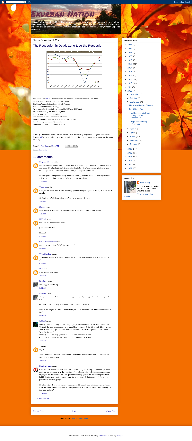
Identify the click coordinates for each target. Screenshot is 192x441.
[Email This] (66, 146)
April (132, 132)
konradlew (103, 435)
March (133, 136)
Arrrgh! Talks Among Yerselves (138, 122)
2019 (130, 60)
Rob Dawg (43, 281)
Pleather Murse (45, 366)
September (135, 102)
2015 (130, 71)
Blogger (120, 435)
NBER (47, 99)
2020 (130, 56)
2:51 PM (42, 201)
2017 (130, 68)
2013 (130, 79)
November (135, 94)
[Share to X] (71, 146)
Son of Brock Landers (48, 242)
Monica (42, 207)
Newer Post (38, 411)
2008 (130, 153)
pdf (41, 137)
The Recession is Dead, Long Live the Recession (140, 115)
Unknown (43, 187)
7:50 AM (42, 341)
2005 (130, 164)
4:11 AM (42, 276)
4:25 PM (42, 214)
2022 (130, 48)
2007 (130, 157)
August (133, 129)
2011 (129, 87)
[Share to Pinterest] (76, 146)
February (134, 140)
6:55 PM (42, 263)
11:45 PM (43, 393)
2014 (130, 75)
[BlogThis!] (68, 146)
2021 (130, 52)
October (134, 98)
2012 (130, 83)
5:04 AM (42, 316)
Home (74, 411)
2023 (130, 45)
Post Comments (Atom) (79, 418)
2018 (130, 64)
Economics (43, 150)
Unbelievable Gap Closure (141, 105)
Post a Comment (43, 399)
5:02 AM (42, 288)
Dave (41, 269)
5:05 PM (42, 249)
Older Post (110, 411)
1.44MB (42, 321)
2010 (130, 91)
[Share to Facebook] (74, 146)
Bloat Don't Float (136, 109)
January (134, 144)
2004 (130, 168)
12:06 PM (43, 181)
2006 (130, 160)
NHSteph (42, 219)
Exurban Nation (62, 13)
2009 (130, 149)
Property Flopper (46, 162)
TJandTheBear (45, 254)
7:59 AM (42, 361)
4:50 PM (42, 236)
